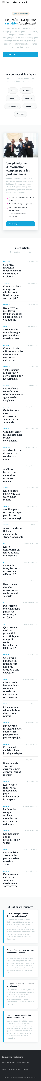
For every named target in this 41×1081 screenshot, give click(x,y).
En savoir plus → (15, 224)
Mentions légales (14, 1069)
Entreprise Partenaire (15, 2)
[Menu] (37, 2)
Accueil (4, 1069)
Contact (25, 1069)
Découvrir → (10, 54)
